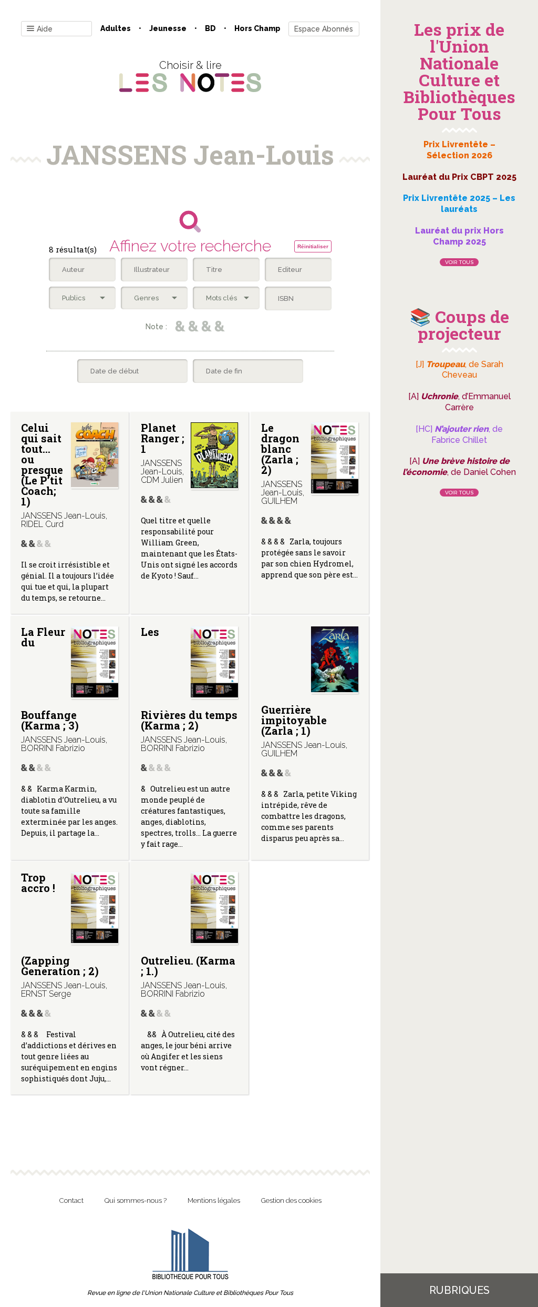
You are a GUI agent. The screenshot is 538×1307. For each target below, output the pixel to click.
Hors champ (257, 28)
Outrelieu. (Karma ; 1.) (188, 966)
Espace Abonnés (323, 29)
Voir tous (459, 262)
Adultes (115, 28)
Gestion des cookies (291, 1200)
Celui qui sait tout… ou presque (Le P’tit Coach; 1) (42, 464)
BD (210, 28)
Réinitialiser (312, 246)
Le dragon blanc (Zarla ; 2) (280, 449)
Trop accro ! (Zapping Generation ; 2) (60, 924)
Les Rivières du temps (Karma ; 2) (189, 678)
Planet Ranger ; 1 (162, 438)
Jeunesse (168, 28)
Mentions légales (214, 1200)
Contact (71, 1200)
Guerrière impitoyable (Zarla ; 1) (294, 720)
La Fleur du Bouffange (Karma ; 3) (50, 678)
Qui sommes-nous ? (136, 1200)
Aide (45, 29)
